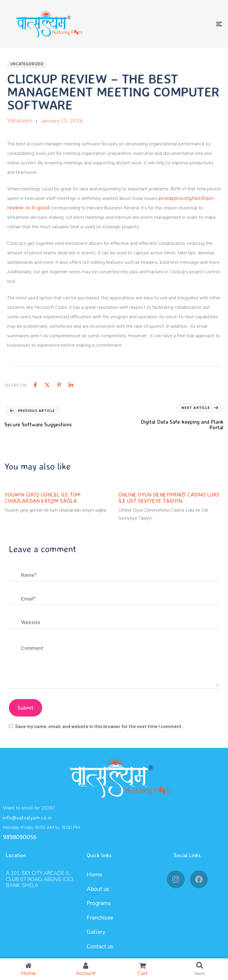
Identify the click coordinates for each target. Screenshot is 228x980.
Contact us (100, 946)
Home (94, 874)
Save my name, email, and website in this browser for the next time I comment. (99, 726)
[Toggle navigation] (186, 24)
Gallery (96, 932)
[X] (47, 385)
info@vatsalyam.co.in (27, 817)
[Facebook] (35, 385)
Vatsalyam (19, 120)
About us (98, 889)
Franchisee (100, 918)
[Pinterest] (59, 385)
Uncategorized (27, 64)
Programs (99, 903)
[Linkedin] (71, 385)
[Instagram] (176, 879)
